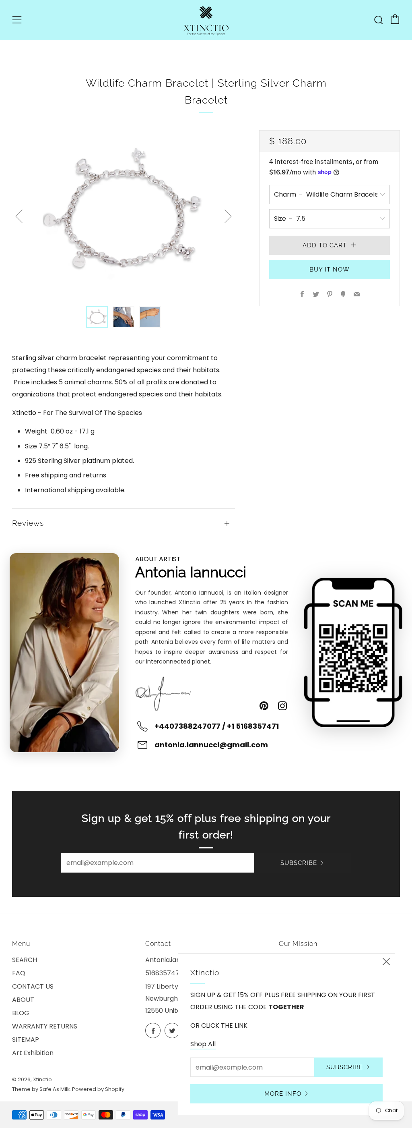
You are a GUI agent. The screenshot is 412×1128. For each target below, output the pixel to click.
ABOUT (23, 999)
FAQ (18, 973)
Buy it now (329, 269)
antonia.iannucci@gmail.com (211, 745)
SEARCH (24, 959)
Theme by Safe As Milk (41, 1089)
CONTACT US (33, 986)
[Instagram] (282, 705)
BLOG (20, 1013)
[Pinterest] (264, 705)
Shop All (203, 1044)
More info (282, 1093)
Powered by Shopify (98, 1089)
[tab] (97, 317)
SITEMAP (25, 1039)
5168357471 (163, 973)
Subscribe (298, 863)
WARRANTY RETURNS (44, 1026)
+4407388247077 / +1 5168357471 (216, 726)
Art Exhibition (33, 1053)
